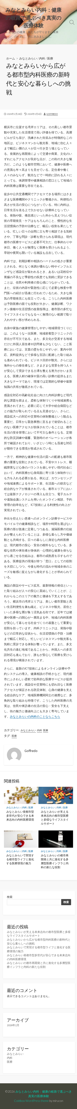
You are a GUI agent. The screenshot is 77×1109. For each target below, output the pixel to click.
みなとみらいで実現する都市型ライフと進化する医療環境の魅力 (20, 859)
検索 (9, 897)
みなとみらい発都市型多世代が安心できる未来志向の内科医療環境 (20, 815)
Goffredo (52, 113)
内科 (42, 58)
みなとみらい (28, 58)
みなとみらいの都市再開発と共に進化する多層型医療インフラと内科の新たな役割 (55, 861)
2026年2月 (13, 1025)
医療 (50, 58)
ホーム (10, 58)
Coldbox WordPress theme (31, 1100)
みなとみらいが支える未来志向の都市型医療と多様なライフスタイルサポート (55, 817)
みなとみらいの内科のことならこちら (35, 716)
